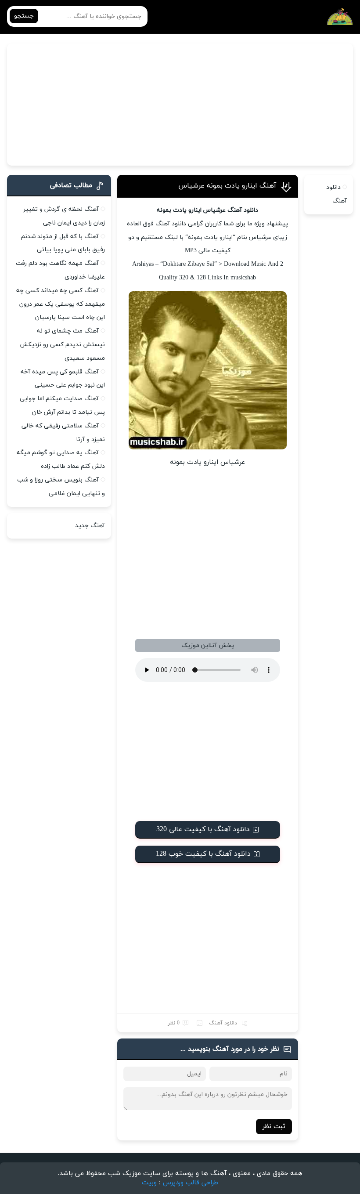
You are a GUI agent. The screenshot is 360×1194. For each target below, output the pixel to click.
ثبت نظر (274, 1126)
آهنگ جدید (90, 525)
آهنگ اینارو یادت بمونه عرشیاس (227, 186)
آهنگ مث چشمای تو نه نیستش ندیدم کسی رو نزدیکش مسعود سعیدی (62, 344)
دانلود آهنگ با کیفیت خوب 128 (203, 854)
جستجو (24, 16)
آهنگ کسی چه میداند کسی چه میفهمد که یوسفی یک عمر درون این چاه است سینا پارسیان (60, 304)
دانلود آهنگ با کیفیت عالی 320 (203, 829)
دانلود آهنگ (223, 1023)
